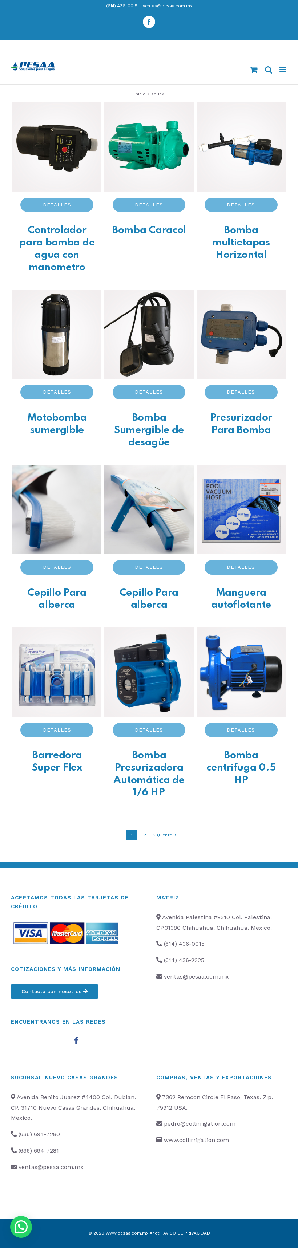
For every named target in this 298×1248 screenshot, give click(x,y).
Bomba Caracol (149, 230)
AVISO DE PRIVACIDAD (186, 1233)
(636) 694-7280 (39, 1134)
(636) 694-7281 (39, 1150)
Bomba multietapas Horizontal (241, 242)
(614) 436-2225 (184, 960)
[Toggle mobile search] (268, 70)
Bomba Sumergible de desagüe (149, 430)
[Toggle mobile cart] (254, 70)
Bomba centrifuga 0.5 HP (240, 768)
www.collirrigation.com (196, 1140)
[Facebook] (76, 1040)
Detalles (57, 205)
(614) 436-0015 (121, 5)
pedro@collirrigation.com (199, 1123)
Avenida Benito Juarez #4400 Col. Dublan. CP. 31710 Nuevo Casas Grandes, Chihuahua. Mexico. (73, 1108)
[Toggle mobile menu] (283, 70)
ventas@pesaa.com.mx (167, 5)
